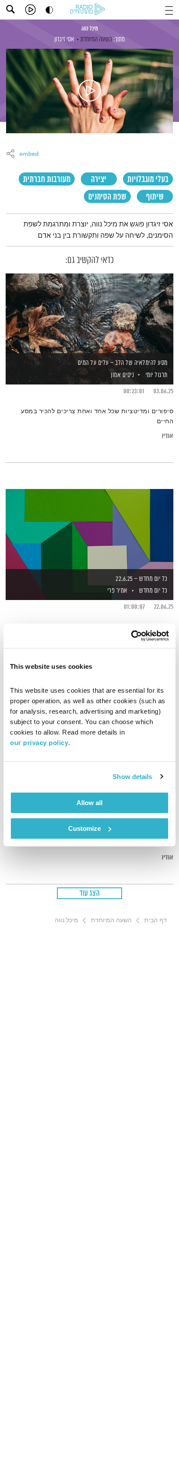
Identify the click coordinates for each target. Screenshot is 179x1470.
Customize (84, 828)
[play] (30, 9)
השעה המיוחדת (96, 39)
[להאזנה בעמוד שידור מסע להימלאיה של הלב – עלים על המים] (89, 313)
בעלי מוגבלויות (148, 180)
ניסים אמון (121, 375)
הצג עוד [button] (90, 893)
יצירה (98, 180)
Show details (132, 776)
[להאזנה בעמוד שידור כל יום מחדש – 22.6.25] (89, 529)
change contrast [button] (49, 9)
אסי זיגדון (64, 39)
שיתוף (155, 197)
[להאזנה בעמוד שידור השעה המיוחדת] (89, 91)
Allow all (89, 802)
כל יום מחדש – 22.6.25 (142, 579)
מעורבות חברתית (46, 180)
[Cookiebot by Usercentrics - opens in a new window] (131, 635)
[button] (169, 9)
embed (29, 154)
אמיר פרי (117, 590)
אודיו (167, 436)
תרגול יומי (157, 375)
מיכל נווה (89, 28)
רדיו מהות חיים (89, 10)
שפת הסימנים (107, 197)
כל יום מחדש (153, 590)
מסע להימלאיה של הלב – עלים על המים (123, 363)
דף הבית (155, 920)
